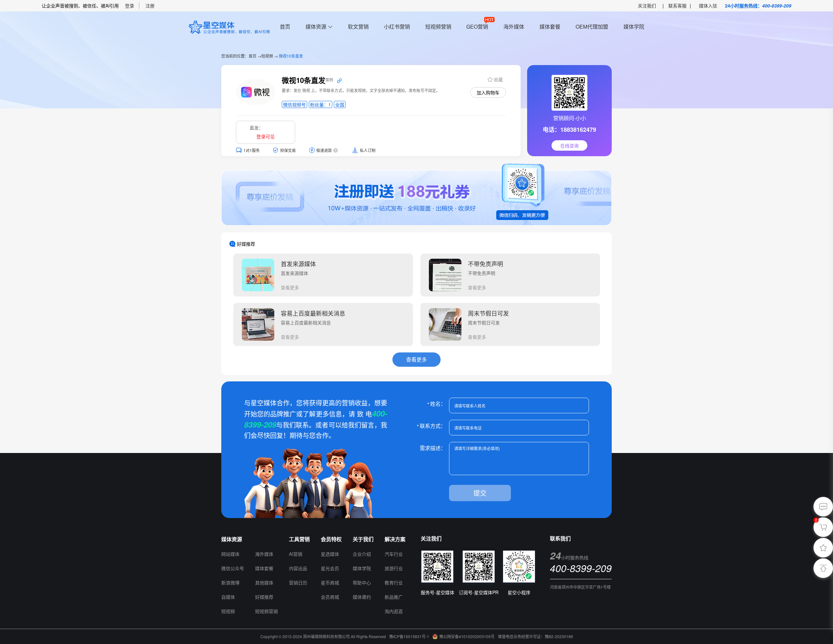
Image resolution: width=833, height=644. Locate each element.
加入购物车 (488, 92)
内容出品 (298, 568)
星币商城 (330, 582)
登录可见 (265, 136)
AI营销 (295, 554)
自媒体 (228, 597)
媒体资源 (316, 26)
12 (258, 539)
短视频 (267, 56)
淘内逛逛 (394, 611)
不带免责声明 (485, 263)
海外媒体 (513, 26)
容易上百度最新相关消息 (313, 313)
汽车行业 (394, 554)
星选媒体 (330, 554)
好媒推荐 (264, 597)
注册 (150, 5)
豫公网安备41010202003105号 (467, 636)
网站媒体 (230, 554)
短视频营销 (438, 26)
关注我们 (647, 5)
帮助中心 (362, 582)
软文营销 (358, 26)
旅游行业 (394, 568)
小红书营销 (397, 26)
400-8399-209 (776, 5)
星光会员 (330, 568)
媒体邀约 (362, 597)
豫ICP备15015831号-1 (409, 636)
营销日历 (298, 582)
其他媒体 (264, 582)
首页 (285, 26)
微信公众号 (232, 568)
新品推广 (394, 597)
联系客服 (677, 5)
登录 (129, 5)
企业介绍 (362, 554)
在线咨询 (569, 145)
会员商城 (330, 597)
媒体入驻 (708, 5)
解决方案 (395, 539)
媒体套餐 (549, 26)
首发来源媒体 (298, 263)
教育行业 (394, 582)
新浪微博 (230, 582)
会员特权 (331, 539)
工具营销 (299, 539)
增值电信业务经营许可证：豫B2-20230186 (535, 636)
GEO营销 (477, 26)
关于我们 (363, 539)
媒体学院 (633, 26)
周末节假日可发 (488, 313)
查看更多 (290, 287)
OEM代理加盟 (592, 26)
